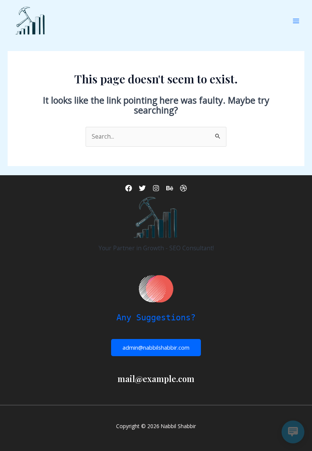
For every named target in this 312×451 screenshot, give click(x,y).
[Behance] (169, 188)
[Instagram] (156, 188)
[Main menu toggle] (296, 21)
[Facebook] (128, 188)
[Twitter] (142, 188)
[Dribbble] (183, 188)
